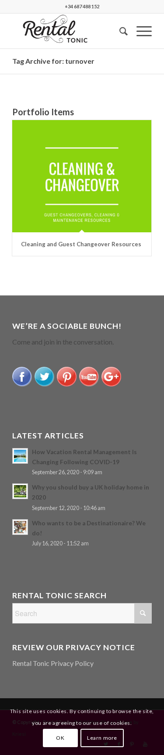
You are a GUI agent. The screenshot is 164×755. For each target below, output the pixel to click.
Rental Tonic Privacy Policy (53, 663)
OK (60, 737)
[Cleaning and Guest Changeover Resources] (81, 176)
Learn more (102, 737)
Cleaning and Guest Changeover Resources (81, 244)
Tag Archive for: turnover (53, 61)
